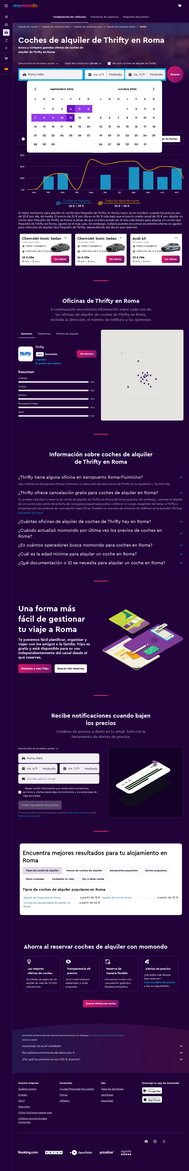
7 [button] (35, 117)
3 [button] (62, 108)
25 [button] (70, 135)
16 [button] (53, 126)
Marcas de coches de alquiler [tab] (84, 870)
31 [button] (145, 144)
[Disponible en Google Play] (152, 1090)
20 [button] (88, 126)
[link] (60, 259)
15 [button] (44, 126)
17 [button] (62, 126)
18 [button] (70, 126)
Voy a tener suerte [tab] (93, 879)
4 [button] (71, 108)
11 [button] (71, 117)
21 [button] (35, 135)
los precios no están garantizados (106, 1035)
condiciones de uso (76, 813)
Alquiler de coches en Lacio (88, 27)
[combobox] (38, 63)
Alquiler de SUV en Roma (116, 897)
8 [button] (44, 117)
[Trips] (6, 58)
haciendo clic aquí (30, 512)
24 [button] (61, 135)
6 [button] (88, 108)
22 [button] (44, 135)
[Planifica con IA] (6, 48)
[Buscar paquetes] (6, 40)
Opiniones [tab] (44, 334)
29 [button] (44, 144)
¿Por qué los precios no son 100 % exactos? (51, 1059)
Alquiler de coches (27, 27)
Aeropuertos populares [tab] (124, 870)
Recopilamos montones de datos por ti (48, 1052)
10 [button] (61, 117)
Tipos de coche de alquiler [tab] (42, 870)
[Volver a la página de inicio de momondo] (25, 5)
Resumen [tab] (26, 334)
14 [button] (35, 126)
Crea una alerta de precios (159, 982)
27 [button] (88, 135)
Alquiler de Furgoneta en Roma (41, 897)
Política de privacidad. (29, 816)
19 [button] (79, 126)
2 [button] (53, 108)
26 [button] (79, 135)
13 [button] (88, 117)
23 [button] (53, 135)
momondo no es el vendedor (41, 1046)
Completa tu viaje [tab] (63, 879)
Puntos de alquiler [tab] (67, 334)
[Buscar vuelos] (6, 17)
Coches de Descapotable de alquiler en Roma (46, 905)
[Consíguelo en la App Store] (152, 1099)
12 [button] (79, 117)
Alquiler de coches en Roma (121, 27)
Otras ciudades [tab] (35, 879)
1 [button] (44, 108)
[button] (6, 6)
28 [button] (35, 144)
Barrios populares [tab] (156, 870)
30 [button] (53, 144)
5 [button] (79, 108)
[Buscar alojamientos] (6, 24)
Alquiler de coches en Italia (56, 27)
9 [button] (53, 117)
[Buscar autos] (6, 32)
